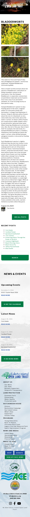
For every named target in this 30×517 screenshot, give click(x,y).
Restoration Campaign (13, 408)
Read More (5, 295)
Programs (8, 418)
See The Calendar (13, 304)
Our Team (8, 386)
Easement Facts (10, 395)
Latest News (9, 433)
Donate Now (9, 444)
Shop (9, 453)
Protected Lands (10, 401)
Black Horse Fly (10, 244)
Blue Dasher (9, 248)
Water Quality (10, 399)
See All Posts (20, 217)
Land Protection (12, 393)
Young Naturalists (11, 421)
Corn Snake (9, 230)
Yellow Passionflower (12, 246)
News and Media (11, 430)
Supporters (9, 413)
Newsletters (9, 437)
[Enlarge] (12, 48)
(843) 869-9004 (15, 498)
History (7, 406)
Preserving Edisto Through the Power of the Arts (15, 238)
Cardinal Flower (10, 232)
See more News (11, 359)
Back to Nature (10, 422)
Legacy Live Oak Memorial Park (16, 426)
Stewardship (9, 397)
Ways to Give (9, 441)
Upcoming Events (11, 435)
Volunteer (8, 448)
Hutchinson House (12, 403)
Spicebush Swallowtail (12, 234)
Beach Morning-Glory (12, 243)
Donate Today (10, 415)
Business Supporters (12, 388)
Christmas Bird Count (12, 424)
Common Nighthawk (12, 241)
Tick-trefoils (9, 235)
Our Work (8, 384)
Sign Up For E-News (15, 457)
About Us (8, 382)
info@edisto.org (15, 496)
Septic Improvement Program (15, 428)
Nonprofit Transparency (13, 390)
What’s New (9, 412)
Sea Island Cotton (11, 410)
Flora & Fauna (10, 439)
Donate (19, 453)
